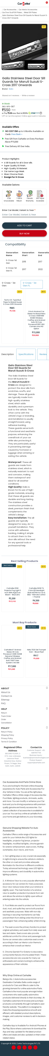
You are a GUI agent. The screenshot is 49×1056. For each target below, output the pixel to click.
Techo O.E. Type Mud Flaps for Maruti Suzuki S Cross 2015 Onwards (12, 302)
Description (7, 354)
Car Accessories (10, 10)
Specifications (26, 354)
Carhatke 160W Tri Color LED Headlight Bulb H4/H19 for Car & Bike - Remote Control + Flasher (36, 592)
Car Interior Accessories (28, 10)
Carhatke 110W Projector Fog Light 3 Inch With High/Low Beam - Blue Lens (12, 591)
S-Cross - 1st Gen (9, 284)
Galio (11, 89)
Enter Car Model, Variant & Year (18, 210)
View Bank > (16, 134)
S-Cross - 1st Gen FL (29, 284)
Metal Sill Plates (30, 12)
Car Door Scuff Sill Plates (12, 12)
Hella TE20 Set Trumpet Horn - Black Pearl (36, 651)
